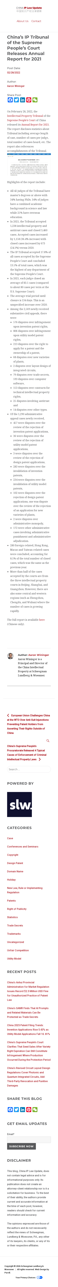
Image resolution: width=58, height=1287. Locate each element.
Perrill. (7, 1273)
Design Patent (15, 863)
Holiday (11, 879)
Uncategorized (15, 942)
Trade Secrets (15, 925)
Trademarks (14, 933)
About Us (22, 21)
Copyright (12, 854)
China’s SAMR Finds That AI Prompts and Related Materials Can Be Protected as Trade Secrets (28, 1012)
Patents (11, 900)
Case (10, 838)
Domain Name (15, 871)
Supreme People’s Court (21, 120)
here (42, 619)
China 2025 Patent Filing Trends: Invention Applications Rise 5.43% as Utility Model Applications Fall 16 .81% (28, 1030)
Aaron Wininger (16, 86)
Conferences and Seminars (22, 846)
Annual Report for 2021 (35, 124)
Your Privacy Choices (25, 1277)
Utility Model (14, 958)
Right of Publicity (16, 908)
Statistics (12, 917)
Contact (36, 21)
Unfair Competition (18, 950)
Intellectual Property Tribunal (25, 116)
